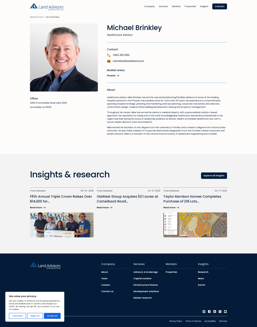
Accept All (52, 316)
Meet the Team (36, 17)
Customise (17, 316)
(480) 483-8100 (121, 54)
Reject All (35, 316)
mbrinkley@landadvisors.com (128, 60)
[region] (34, 307)
